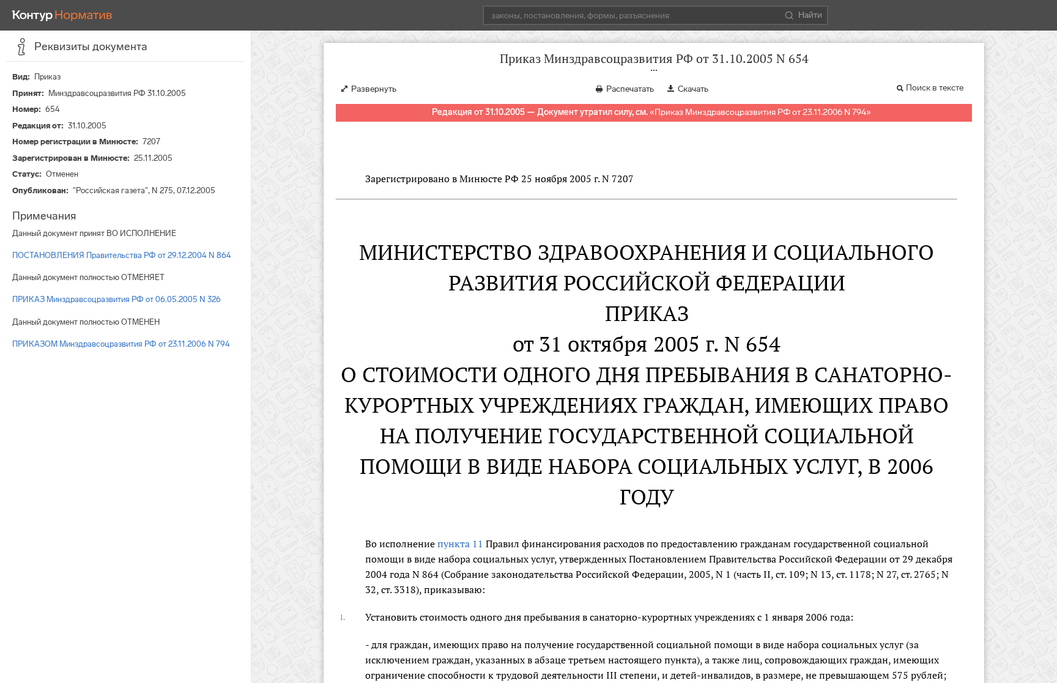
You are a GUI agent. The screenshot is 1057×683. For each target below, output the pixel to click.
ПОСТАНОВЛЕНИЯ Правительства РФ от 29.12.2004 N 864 (121, 255)
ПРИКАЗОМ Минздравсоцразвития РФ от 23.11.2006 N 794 (121, 344)
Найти (810, 15)
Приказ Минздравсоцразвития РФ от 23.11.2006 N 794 (760, 112)
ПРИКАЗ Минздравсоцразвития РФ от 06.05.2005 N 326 (116, 299)
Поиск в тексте (934, 88)
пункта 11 (460, 543)
